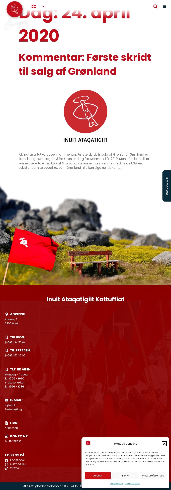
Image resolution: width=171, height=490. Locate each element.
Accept (97, 475)
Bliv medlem (167, 186)
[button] (164, 443)
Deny (125, 475)
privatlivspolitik (132, 483)
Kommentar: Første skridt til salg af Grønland (85, 64)
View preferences (153, 475)
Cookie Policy (116, 483)
